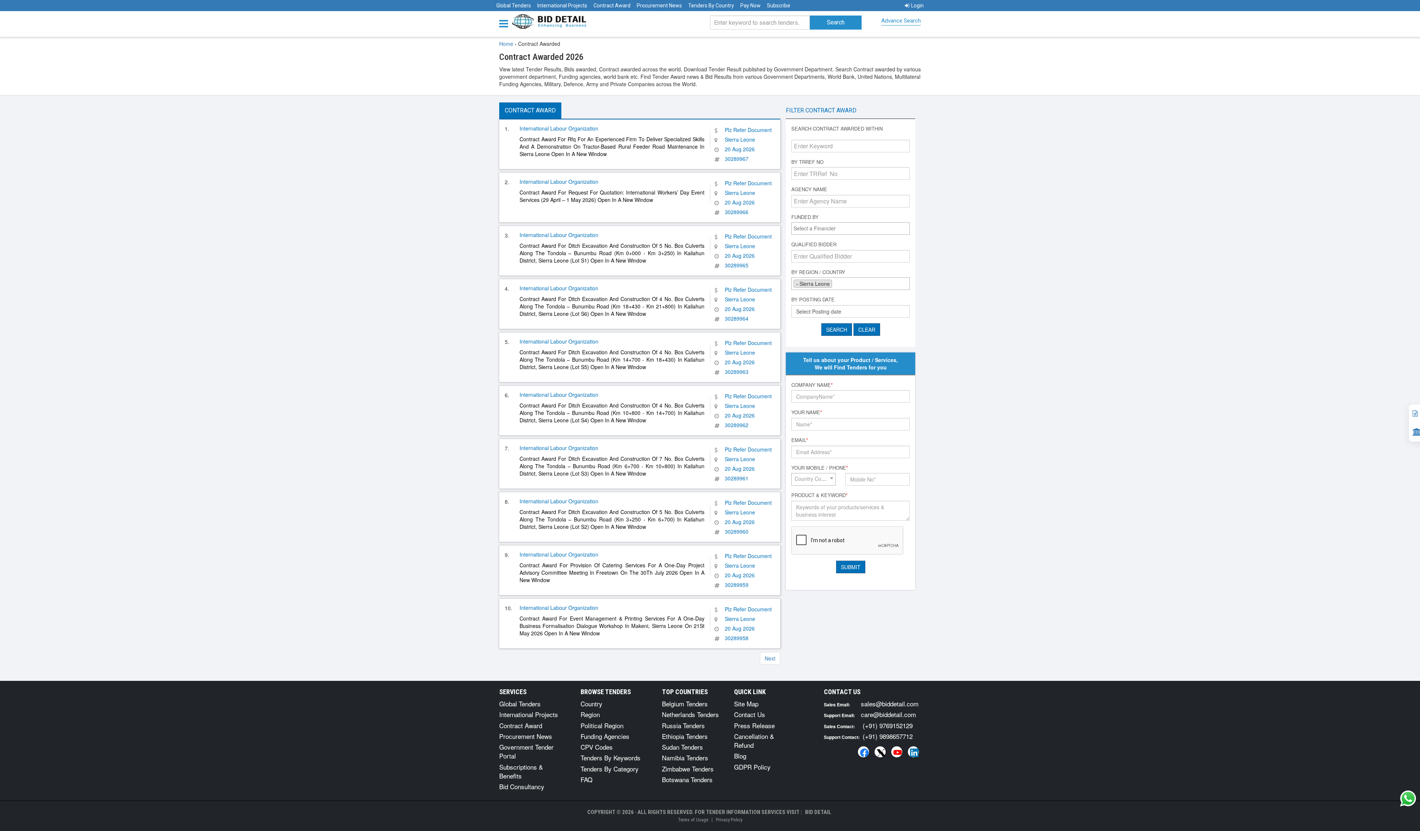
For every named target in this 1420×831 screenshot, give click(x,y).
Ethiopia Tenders (685, 736)
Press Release (754, 725)
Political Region (602, 725)
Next (770, 658)
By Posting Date (813, 299)
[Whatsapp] (1408, 798)
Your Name (806, 412)
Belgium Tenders (685, 703)
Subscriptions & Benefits (521, 771)
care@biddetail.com (888, 714)
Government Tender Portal (526, 751)
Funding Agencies (605, 736)
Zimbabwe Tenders (688, 768)
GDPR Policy (752, 766)
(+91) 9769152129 (888, 725)
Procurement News (659, 6)
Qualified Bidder (813, 244)
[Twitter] (880, 751)
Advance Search (901, 20)
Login (917, 6)
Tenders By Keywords (610, 757)
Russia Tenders (683, 725)
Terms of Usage (693, 819)
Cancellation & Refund (754, 741)
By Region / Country (818, 272)
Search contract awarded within (837, 128)
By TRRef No (807, 162)
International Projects (562, 6)
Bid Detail (818, 812)
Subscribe (778, 6)
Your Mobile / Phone (819, 468)
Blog (740, 755)
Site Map (746, 703)
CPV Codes (597, 746)
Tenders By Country (711, 6)
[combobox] (850, 228)
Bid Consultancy (521, 786)
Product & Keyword (819, 495)
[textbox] (852, 228)
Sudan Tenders (682, 746)
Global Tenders (513, 6)
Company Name (812, 385)
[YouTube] (896, 751)
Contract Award (612, 6)
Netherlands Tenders (690, 714)
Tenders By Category (610, 768)
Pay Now (750, 6)
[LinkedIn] (913, 751)
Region (590, 714)
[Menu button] (505, 23)
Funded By (805, 217)
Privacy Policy (729, 819)
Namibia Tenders (685, 757)
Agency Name (809, 189)
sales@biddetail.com (890, 703)
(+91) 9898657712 (888, 736)
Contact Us (749, 714)
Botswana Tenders (687, 779)
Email (799, 440)
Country (591, 703)
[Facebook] (863, 751)
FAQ (586, 779)
